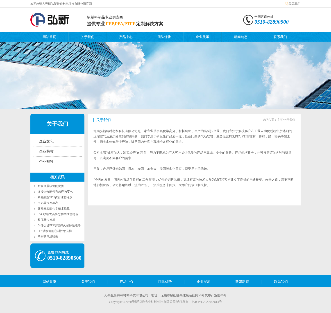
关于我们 (87, 37)
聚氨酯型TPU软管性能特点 (55, 197)
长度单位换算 (46, 219)
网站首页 (49, 37)
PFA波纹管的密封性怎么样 (55, 231)
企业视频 (46, 161)
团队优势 (164, 37)
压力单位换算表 (48, 203)
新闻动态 (240, 37)
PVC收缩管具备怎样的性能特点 (58, 214)
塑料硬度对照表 (48, 236)
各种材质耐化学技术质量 (54, 208)
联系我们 (295, 3)
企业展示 (202, 37)
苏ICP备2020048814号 (207, 302)
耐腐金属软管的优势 (51, 186)
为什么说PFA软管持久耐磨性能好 (59, 225)
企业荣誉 (46, 151)
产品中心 (126, 37)
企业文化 (46, 141)
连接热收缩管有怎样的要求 (55, 191)
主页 (280, 119)
